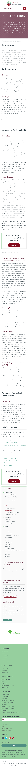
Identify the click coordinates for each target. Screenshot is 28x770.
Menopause (8, 529)
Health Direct (8, 465)
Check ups (7, 519)
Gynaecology (7, 440)
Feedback (14, 745)
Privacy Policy (10, 763)
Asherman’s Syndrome (10, 508)
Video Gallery (4, 683)
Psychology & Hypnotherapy (8, 708)
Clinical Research (5, 694)
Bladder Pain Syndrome (10, 494)
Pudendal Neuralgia (9, 548)
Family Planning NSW (10, 458)
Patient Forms (4, 687)
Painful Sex (7, 544)
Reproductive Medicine (6, 710)
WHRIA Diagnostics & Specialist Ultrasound (11, 712)
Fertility (9, 41)
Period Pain (7, 546)
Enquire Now (7, 620)
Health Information (5, 679)
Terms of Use (17, 763)
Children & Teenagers (10, 521)
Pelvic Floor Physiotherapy (7, 706)
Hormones (6, 526)
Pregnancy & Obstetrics (7, 702)
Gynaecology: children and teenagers (15, 445)
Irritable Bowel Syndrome (11, 501)
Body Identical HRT (9, 537)
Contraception (8, 510)
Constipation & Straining (11, 496)
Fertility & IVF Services (10, 514)
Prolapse (7, 503)
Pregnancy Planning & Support (12, 512)
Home (2, 40)
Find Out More (8, 575)
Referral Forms (4, 672)
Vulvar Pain (7, 556)
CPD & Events (4, 670)
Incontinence (8, 499)
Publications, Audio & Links (7, 685)
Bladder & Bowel (8, 492)
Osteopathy (4, 698)
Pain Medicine (4, 704)
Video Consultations (6, 661)
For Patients (7, 488)
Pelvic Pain (7, 540)
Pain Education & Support (7, 700)
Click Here (13, 245)
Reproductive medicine (10, 442)
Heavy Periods (8, 523)
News (2, 681)
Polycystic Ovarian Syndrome (12, 535)
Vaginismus (7, 554)
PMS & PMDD (8, 533)
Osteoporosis (8, 531)
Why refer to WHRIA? (6, 668)
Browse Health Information (10, 596)
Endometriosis (8, 542)
